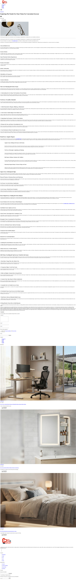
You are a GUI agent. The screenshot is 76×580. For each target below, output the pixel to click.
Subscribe (10, 573)
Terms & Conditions (5, 565)
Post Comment (3, 331)
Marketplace (4, 4)
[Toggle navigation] (0, 3)
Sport (3, 341)
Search (10, 335)
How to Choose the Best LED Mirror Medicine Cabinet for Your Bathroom (9, 467)
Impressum (3, 568)
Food (3, 6)
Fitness (3, 560)
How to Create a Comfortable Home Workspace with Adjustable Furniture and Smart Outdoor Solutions (13, 404)
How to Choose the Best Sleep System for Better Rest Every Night (8, 531)
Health (3, 5)
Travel (3, 342)
